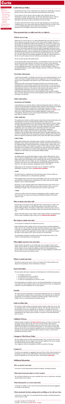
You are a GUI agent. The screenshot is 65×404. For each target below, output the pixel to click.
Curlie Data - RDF (6, 16)
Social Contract (5, 14)
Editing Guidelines (5, 24)
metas (54, 109)
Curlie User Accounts (4, 21)
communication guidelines (48, 215)
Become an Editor (6, 12)
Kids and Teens (37, 322)
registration (51, 355)
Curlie (8, 2)
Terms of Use (32, 402)
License (39, 402)
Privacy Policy (5, 17)
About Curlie (4, 10)
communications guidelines (40, 168)
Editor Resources (5, 25)
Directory (3, 9)
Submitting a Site (6, 19)
